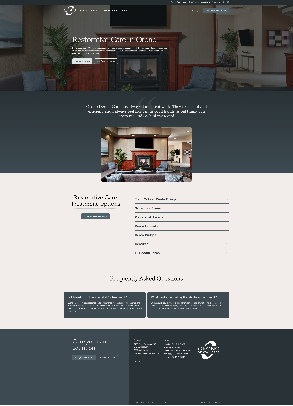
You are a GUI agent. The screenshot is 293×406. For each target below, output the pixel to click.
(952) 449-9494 (141, 350)
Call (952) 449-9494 (106, 61)
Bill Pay (195, 10)
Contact (125, 10)
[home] (70, 10)
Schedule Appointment (216, 10)
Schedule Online (82, 61)
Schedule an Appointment (95, 216)
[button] (83, 10)
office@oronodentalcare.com (146, 353)
